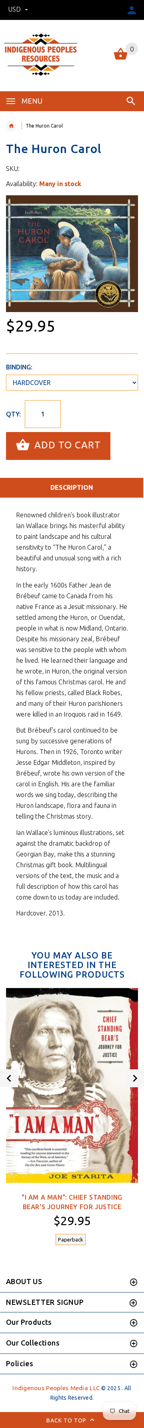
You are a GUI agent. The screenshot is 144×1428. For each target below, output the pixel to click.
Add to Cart (66, 445)
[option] (72, 253)
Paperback (70, 1239)
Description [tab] (71, 487)
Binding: (19, 367)
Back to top (67, 1420)
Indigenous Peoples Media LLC (56, 1388)
